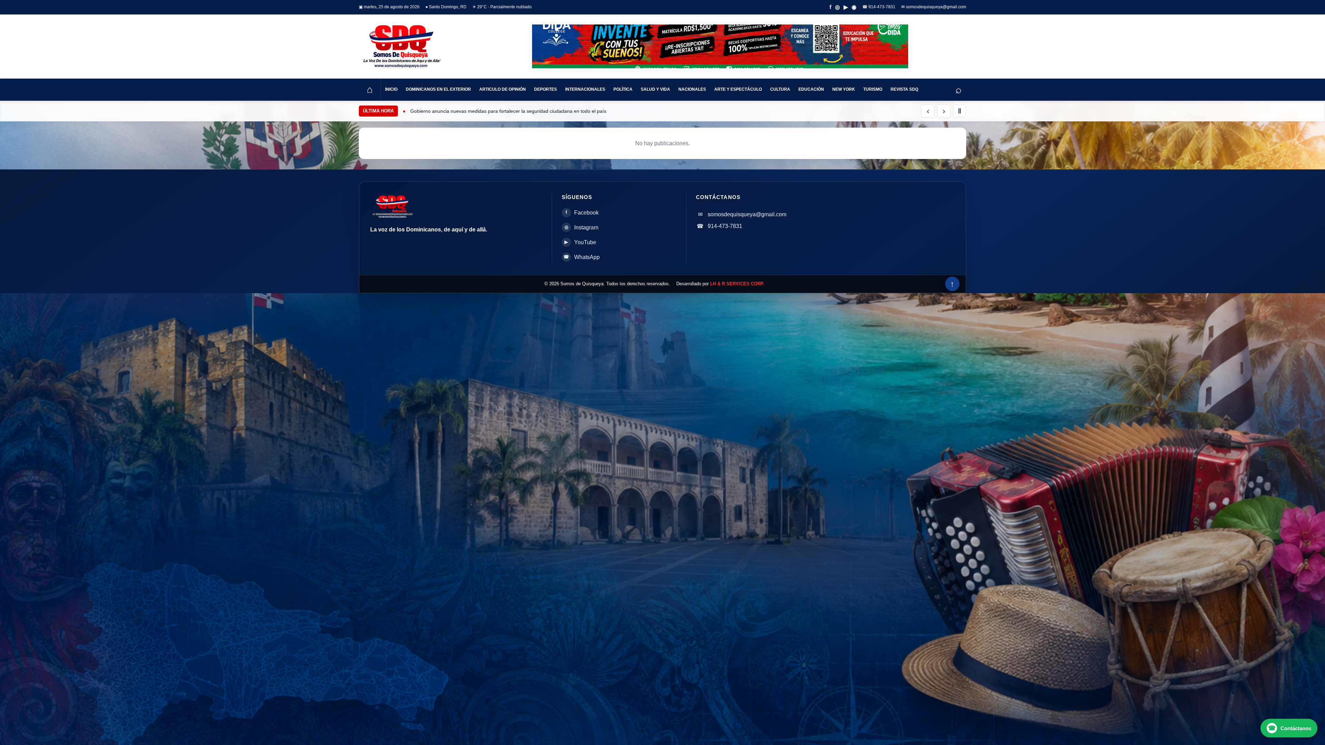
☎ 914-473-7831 (878, 6)
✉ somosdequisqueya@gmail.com (933, 6)
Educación (811, 89)
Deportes (545, 89)
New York (843, 89)
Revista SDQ (904, 89)
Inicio (391, 89)
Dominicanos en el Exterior (438, 89)
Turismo (872, 89)
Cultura (780, 89)
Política (623, 89)
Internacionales (585, 89)
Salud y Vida (655, 89)
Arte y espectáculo (738, 89)
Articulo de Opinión (502, 89)
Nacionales (692, 89)
